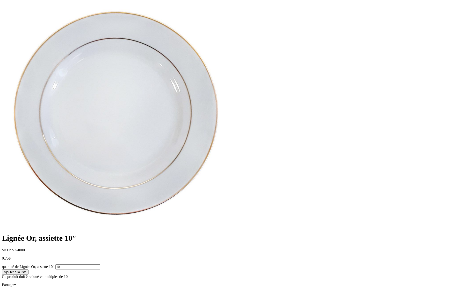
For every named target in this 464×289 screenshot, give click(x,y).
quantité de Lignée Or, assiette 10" (28, 267)
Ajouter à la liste (15, 272)
